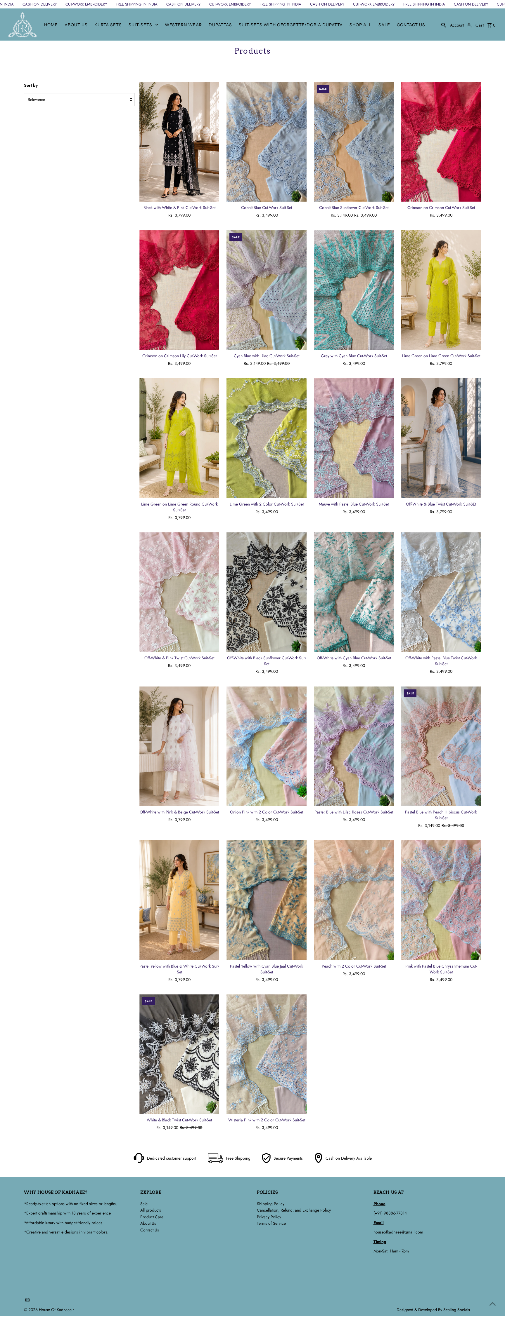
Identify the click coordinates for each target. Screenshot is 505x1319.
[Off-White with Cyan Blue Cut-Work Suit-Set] (354, 592)
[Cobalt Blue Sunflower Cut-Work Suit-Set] (354, 142)
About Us (148, 1223)
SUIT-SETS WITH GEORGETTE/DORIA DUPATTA (291, 24)
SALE (384, 24)
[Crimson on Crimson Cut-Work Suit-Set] (441, 142)
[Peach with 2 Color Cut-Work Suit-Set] (354, 900)
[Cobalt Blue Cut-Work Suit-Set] (266, 142)
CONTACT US (411, 24)
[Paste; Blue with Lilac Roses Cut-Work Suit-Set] (354, 746)
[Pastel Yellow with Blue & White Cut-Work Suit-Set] (179, 900)
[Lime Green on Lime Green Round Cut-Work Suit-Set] (179, 438)
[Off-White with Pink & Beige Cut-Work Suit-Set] (179, 746)
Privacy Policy (269, 1217)
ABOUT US (76, 24)
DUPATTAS (220, 24)
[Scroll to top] (492, 1303)
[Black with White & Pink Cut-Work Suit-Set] (179, 142)
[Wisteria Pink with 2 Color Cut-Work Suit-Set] (266, 1054)
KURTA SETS (108, 24)
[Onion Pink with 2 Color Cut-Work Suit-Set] (266, 746)
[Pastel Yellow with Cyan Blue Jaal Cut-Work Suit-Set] (266, 900)
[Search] (443, 24)
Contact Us (149, 1230)
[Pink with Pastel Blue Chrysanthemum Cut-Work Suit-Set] (441, 900)
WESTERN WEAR (183, 24)
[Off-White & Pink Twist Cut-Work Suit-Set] (179, 592)
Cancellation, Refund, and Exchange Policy (294, 1210)
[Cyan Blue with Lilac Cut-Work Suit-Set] (266, 290)
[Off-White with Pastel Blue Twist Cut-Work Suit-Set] (441, 592)
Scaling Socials (457, 1310)
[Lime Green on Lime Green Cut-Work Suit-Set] (441, 290)
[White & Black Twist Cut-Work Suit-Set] (179, 1054)
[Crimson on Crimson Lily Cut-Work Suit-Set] (179, 290)
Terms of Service (271, 1223)
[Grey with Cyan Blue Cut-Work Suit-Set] (354, 290)
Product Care (151, 1217)
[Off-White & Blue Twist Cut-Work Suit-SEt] (441, 438)
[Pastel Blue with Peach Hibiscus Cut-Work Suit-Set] (441, 746)
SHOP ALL (361, 24)
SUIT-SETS (140, 24)
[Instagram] (27, 1300)
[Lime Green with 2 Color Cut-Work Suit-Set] (266, 438)
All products (150, 1210)
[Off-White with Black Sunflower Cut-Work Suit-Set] (266, 592)
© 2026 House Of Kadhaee (48, 1310)
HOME (51, 24)
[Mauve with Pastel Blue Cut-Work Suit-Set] (354, 438)
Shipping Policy (270, 1204)
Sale (144, 1204)
